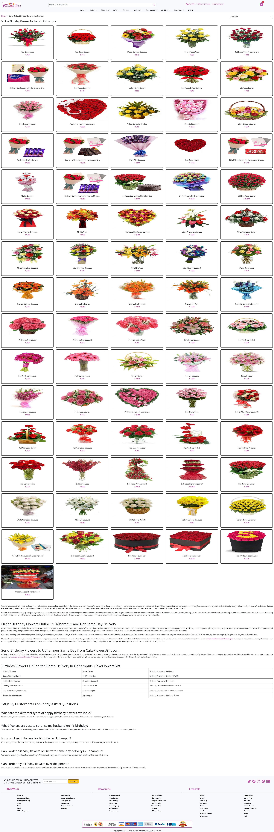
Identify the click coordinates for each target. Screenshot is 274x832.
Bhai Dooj (203, 801)
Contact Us (65, 803)
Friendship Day (114, 806)
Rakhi (202, 795)
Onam (202, 806)
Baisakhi (247, 811)
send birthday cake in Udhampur (219, 639)
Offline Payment (23, 811)
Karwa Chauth (249, 806)
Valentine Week (114, 795)
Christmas (203, 803)
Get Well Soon (113, 808)
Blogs (19, 803)
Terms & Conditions (68, 798)
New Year (154, 808)
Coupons (20, 806)
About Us (20, 795)
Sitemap (64, 808)
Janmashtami (248, 795)
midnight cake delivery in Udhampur (25, 657)
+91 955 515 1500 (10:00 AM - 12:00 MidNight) (206, 4)
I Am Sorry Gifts (156, 795)
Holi (245, 816)
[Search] (154, 4)
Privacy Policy (65, 801)
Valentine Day (114, 798)
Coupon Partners (67, 806)
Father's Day (113, 803)
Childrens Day (156, 811)
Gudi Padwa (204, 808)
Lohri (202, 811)
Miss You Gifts (156, 803)
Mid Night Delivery (23, 801)
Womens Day (156, 806)
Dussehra (247, 803)
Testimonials (65, 795)
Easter (246, 813)
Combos (126, 10)
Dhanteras (204, 816)
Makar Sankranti (206, 813)
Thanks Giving (156, 798)
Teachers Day (113, 811)
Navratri (247, 801)
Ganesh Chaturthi (250, 808)
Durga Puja (248, 798)
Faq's (19, 808)
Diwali (202, 798)
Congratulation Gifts (158, 801)
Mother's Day (113, 801)
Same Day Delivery (23, 798)
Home (3, 16)
